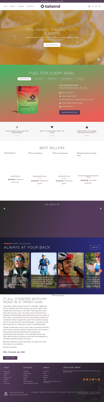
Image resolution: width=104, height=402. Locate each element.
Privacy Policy (61, 392)
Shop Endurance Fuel (70, 112)
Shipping (42, 392)
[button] (89, 6)
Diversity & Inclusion (83, 392)
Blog (25, 379)
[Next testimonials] (100, 270)
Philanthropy (27, 373)
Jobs (44, 379)
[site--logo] (51, 6)
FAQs (45, 373)
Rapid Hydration (66, 79)
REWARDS (21, 6)
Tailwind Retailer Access (31, 383)
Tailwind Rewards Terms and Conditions (51, 382)
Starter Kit (80, 79)
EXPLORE (12, 6)
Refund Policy (71, 392)
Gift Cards (7, 383)
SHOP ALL (95, 247)
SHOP (5, 6)
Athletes (26, 371)
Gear (5, 381)
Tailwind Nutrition (94, 393)
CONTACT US (30, 6)
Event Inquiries (28, 381)
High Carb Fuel (39, 79)
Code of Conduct (95, 392)
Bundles (6, 379)
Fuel (5, 375)
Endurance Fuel (24, 79)
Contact (45, 375)
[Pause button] (98, 59)
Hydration (7, 373)
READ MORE (10, 358)
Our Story (46, 371)
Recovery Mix (52, 79)
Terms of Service (51, 392)
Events (26, 375)
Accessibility (35, 392)
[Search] (92, 6)
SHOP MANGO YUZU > (52, 45)
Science (26, 377)
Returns (45, 377)
